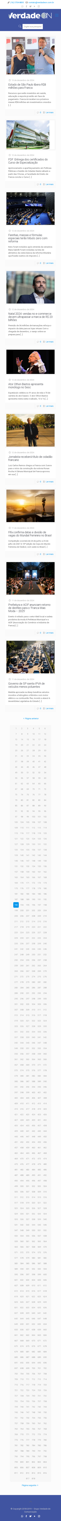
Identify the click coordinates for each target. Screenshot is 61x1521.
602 (21, 1280)
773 (39, 1434)
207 (27, 916)
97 (16, 816)
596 (21, 1274)
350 (21, 1048)
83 (39, 800)
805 (16, 1467)
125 (39, 839)
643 (16, 1318)
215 (39, 921)
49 (16, 772)
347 (39, 1043)
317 (39, 1015)
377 (39, 1070)
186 (45, 894)
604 (33, 1280)
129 (27, 844)
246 (45, 949)
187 (16, 899)
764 (21, 1429)
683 (39, 1351)
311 (39, 1010)
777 (27, 1440)
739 (16, 1407)
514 (33, 1197)
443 (39, 1131)
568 (33, 1247)
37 (16, 761)
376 (33, 1070)
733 (16, 1401)
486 (45, 1169)
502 (33, 1186)
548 (21, 1230)
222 (45, 927)
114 (45, 828)
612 (45, 1285)
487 (16, 1175)
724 (33, 1390)
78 (45, 794)
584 (21, 1263)
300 (45, 999)
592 (33, 1269)
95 (39, 811)
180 (45, 888)
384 (45, 1076)
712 (33, 1379)
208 (33, 916)
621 (27, 1296)
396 (45, 1087)
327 (27, 1026)
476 (21, 1164)
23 (39, 745)
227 (39, 932)
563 (39, 1241)
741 (27, 1407)
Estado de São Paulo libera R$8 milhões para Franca (27, 86)
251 (39, 954)
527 (39, 1208)
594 (45, 1269)
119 (39, 833)
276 (45, 976)
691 (16, 1363)
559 (16, 1241)
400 (33, 1092)
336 (45, 1032)
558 (45, 1236)
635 (39, 1307)
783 (27, 1445)
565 (16, 1247)
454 (33, 1142)
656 (21, 1329)
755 (39, 1418)
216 (45, 921)
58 (33, 778)
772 (33, 1434)
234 (45, 938)
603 (27, 1280)
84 (45, 800)
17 (39, 739)
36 (45, 756)
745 (16, 1412)
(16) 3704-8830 (17, 2)
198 (45, 905)
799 (16, 1462)
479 (39, 1164)
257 (39, 960)
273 (27, 976)
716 (21, 1385)
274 (33, 976)
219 (27, 927)
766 (33, 1429)
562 (33, 1241)
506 (21, 1192)
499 (16, 1186)
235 (16, 943)
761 (39, 1423)
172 (33, 883)
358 (33, 1054)
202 (33, 910)
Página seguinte (29, 1485)
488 (21, 1175)
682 (33, 1351)
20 (22, 745)
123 (27, 839)
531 (27, 1214)
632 (21, 1307)
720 (45, 1385)
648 (45, 1318)
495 (27, 1181)
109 (16, 828)
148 (33, 861)
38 (22, 761)
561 (27, 1241)
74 (22, 794)
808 (33, 1467)
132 (45, 844)
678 (45, 1346)
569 (39, 1247)
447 (27, 1136)
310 (33, 1010)
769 (16, 1434)
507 (27, 1192)
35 (39, 756)
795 (27, 1456)
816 (45, 1473)
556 (33, 1236)
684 (45, 1351)
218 (21, 927)
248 (21, 954)
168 (45, 877)
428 (21, 1120)
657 (27, 1329)
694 (33, 1363)
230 (21, 938)
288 (45, 987)
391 (16, 1087)
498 (45, 1181)
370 (33, 1065)
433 (16, 1125)
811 (16, 1473)
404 (21, 1098)
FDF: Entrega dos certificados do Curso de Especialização (28, 161)
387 (27, 1081)
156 (45, 866)
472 (33, 1158)
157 (16, 872)
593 (39, 1269)
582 (45, 1258)
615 (27, 1291)
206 (21, 916)
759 (27, 1423)
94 (33, 811)
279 (27, 982)
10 (33, 734)
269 (39, 971)
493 (16, 1181)
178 (33, 888)
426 (45, 1114)
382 (33, 1076)
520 (33, 1203)
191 (39, 899)
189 (27, 899)
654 (45, 1324)
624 (45, 1296)
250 (33, 954)
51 (28, 772)
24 (45, 745)
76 (33, 794)
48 (45, 767)
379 (16, 1076)
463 (16, 1153)
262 (33, 965)
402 (45, 1092)
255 (27, 960)
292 (33, 993)
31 (16, 756)
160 (33, 872)
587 (39, 1263)
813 (27, 1473)
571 (16, 1252)
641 (39, 1313)
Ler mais (49, 112)
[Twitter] (30, 6)
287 (39, 987)
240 (45, 943)
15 (28, 739)
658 (33, 1329)
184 (33, 894)
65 (39, 783)
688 (33, 1357)
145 (16, 861)
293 (39, 993)
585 (27, 1263)
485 (39, 1169)
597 (27, 1274)
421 (16, 1114)
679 (16, 1351)
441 (27, 1131)
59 (39, 778)
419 (39, 1109)
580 (33, 1258)
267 (27, 971)
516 (45, 1197)
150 (45, 861)
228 (45, 932)
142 (33, 855)
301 (16, 1004)
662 (21, 1335)
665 (39, 1335)
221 (39, 927)
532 (33, 1214)
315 (27, 1015)
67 (16, 789)
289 (16, 993)
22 (33, 745)
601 (16, 1280)
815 (39, 1473)
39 (28, 761)
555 (27, 1236)
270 (45, 971)
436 (33, 1125)
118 (33, 833)
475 (16, 1164)
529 (16, 1214)
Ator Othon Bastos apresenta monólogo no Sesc (25, 385)
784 (33, 1445)
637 (16, 1313)
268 (33, 971)
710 (21, 1379)
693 (27, 1363)
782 (21, 1445)
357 (27, 1054)
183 (27, 894)
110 (21, 828)
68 (22, 789)
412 (33, 1103)
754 (33, 1418)
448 (33, 1136)
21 (28, 745)
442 (33, 1131)
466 (33, 1153)
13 (16, 739)
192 (45, 899)
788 (21, 1451)
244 (33, 949)
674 (21, 1346)
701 (39, 1368)
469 (16, 1158)
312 (45, 1010)
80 (22, 800)
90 (45, 805)
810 (45, 1467)
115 (16, 833)
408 (45, 1098)
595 (16, 1274)
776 (21, 1440)
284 (21, 987)
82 (33, 800)
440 (21, 1131)
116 (21, 833)
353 (39, 1048)
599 (39, 1274)
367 (16, 1065)
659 (39, 1329)
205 (16, 916)
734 (21, 1401)
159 (27, 872)
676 (33, 1346)
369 (27, 1065)
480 (45, 1164)
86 (22, 805)
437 (39, 1125)
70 (33, 789)
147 (27, 861)
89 (39, 805)
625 (16, 1302)
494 (21, 1181)
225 (27, 932)
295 (16, 999)
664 (33, 1335)
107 (39, 822)
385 (16, 1081)
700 (33, 1368)
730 (33, 1396)
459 (27, 1147)
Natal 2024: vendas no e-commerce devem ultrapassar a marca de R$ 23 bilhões (30, 317)
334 (33, 1032)
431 (39, 1120)
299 (39, 999)
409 (16, 1103)
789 (27, 1451)
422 (21, 1114)
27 (28, 750)
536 (21, 1219)
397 (16, 1092)
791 (39, 1451)
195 (27, 905)
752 (21, 1418)
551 (39, 1230)
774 (45, 1434)
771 (27, 1434)
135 (27, 850)
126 (45, 839)
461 (39, 1147)
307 (16, 1010)
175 (16, 888)
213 (27, 921)
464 (21, 1153)
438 (45, 1125)
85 (16, 805)
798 (45, 1456)
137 (39, 850)
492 (45, 1175)
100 (33, 816)
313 (16, 1015)
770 (21, 1434)
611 (39, 1285)
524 (21, 1208)
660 (45, 1329)
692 (21, 1363)
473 (39, 1158)
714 (45, 1379)
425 (39, 1114)
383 (39, 1076)
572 (21, 1252)
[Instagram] (38, 6)
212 (21, 921)
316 (33, 1015)
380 (21, 1076)
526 (33, 1208)
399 (27, 1092)
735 (27, 1401)
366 (45, 1059)
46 (33, 767)
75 (28, 794)
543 (27, 1225)
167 (39, 877)
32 (22, 756)
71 (39, 789)
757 (16, 1423)
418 (33, 1109)
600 (45, 1274)
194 (21, 905)
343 (16, 1043)
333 (27, 1032)
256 (33, 960)
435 (27, 1125)
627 (27, 1302)
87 (28, 805)
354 (45, 1048)
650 (21, 1324)
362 (21, 1059)
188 (21, 899)
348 (45, 1043)
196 (33, 905)
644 (21, 1318)
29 (39, 750)
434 (21, 1125)
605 (39, 1280)
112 (33, 828)
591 (27, 1269)
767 (39, 1429)
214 (33, 921)
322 (33, 1021)
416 (21, 1109)
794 (21, 1456)
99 (28, 816)
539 (39, 1219)
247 (16, 954)
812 (21, 1473)
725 (39, 1390)
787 (16, 1451)
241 (16, 949)
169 (16, 883)
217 (16, 927)
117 (27, 833)
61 (16, 783)
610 (33, 1285)
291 (27, 993)
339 (27, 1037)
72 (45, 789)
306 (45, 1004)
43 (16, 767)
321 (27, 1021)
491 (39, 1175)
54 (45, 772)
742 (33, 1407)
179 (39, 888)
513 (27, 1197)
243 (27, 949)
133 (16, 850)
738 (45, 1401)
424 (33, 1114)
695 (39, 1363)
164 (21, 877)
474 (45, 1158)
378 (45, 1070)
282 (45, 982)
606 (45, 1280)
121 (16, 839)
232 (33, 938)
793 (16, 1456)
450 (45, 1136)
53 (39, 772)
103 (16, 822)
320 (21, 1021)
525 (27, 1208)
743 (39, 1407)
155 (39, 866)
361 (16, 1059)
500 (21, 1186)
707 (39, 1374)
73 (16, 794)
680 (21, 1351)
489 (27, 1175)
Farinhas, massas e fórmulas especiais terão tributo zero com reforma (27, 238)
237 (27, 943)
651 (27, 1324)
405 (27, 1098)
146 (21, 861)
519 (27, 1203)
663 (27, 1335)
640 (33, 1313)
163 (16, 877)
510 (45, 1192)
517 (16, 1203)
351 (27, 1048)
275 (39, 976)
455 (39, 1142)
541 (16, 1225)
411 (27, 1103)
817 (27, 1478)
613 (16, 1291)
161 (39, 872)
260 (21, 965)
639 (27, 1313)
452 (21, 1142)
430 (33, 1120)
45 (28, 767)
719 (39, 1385)
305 (39, 1004)
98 (22, 816)
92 (22, 811)
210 (45, 916)
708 (45, 1374)
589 (16, 1269)
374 (21, 1070)
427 (16, 1120)
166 (33, 877)
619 (16, 1296)
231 (27, 938)
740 (21, 1407)
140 (21, 855)
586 (33, 1263)
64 (33, 783)
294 (45, 993)
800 (21, 1462)
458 (21, 1147)
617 (39, 1291)
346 (33, 1043)
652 (33, 1324)
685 (16, 1357)
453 (27, 1142)
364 (33, 1059)
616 (33, 1291)
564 (45, 1241)
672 (45, 1340)
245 (39, 949)
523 (16, 1208)
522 (45, 1203)
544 (33, 1225)
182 (21, 894)
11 (39, 734)
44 (22, 767)
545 (39, 1225)
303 (27, 1004)
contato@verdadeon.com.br (41, 2)
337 (16, 1037)
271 (16, 976)
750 (45, 1412)
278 (21, 982)
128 (21, 844)
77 (39, 794)
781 (16, 1445)
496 (33, 1181)
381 (27, 1076)
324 (45, 1021)
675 (27, 1346)
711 (27, 1379)
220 (33, 927)
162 (45, 872)
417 (27, 1109)
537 (27, 1219)
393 (27, 1087)
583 (16, 1263)
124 (33, 839)
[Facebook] (26, 6)
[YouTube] (34, 6)
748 (33, 1412)
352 (33, 1048)
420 (45, 1109)
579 (27, 1258)
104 (21, 822)
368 (21, 1065)
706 (33, 1374)
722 (21, 1390)
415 (16, 1109)
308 (21, 1010)
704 (21, 1374)
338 (21, 1037)
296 (21, 999)
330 (45, 1026)
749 (39, 1412)
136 (33, 850)
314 (21, 1015)
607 (16, 1285)
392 (21, 1087)
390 (45, 1081)
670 (33, 1340)
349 (16, 1048)
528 (45, 1208)
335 (39, 1032)
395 (39, 1087)
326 (21, 1026)
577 (16, 1258)
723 (27, 1390)
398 (21, 1092)
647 (39, 1318)
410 (21, 1103)
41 (39, 761)
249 (27, 954)
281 (39, 982)
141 (27, 855)
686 (21, 1357)
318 (45, 1015)
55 (16, 778)
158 (21, 872)
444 (45, 1131)
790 (33, 1451)
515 (39, 1197)
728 (21, 1396)
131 (39, 844)
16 (33, 739)
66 (45, 783)
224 (21, 932)
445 (16, 1136)
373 (16, 1070)
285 (27, 987)
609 (27, 1285)
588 (45, 1263)
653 (39, 1324)
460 (33, 1147)
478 (33, 1164)
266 (21, 971)
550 (33, 1230)
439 (16, 1131)
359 (39, 1054)
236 (21, 943)
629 (39, 1302)
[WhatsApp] (22, 6)
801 (27, 1462)
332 (21, 1032)
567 (27, 1247)
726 (45, 1390)
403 (16, 1098)
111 (27, 828)
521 (39, 1203)
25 (16, 750)
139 (16, 855)
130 (33, 844)
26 (22, 750)
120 (45, 833)
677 (39, 1346)
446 (21, 1136)
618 (45, 1291)
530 (21, 1214)
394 (33, 1087)
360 (45, 1054)
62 (22, 783)
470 (21, 1158)
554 (21, 1236)
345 (27, 1043)
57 (28, 778)
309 (27, 1010)
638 (21, 1313)
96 (45, 811)
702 (45, 1368)
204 (45, 910)
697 (16, 1368)
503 (39, 1186)
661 (16, 1335)
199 (16, 910)
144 (45, 855)
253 (16, 960)
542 (21, 1225)
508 (33, 1192)
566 (21, 1247)
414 (45, 1103)
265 (16, 971)
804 (45, 1462)
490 (33, 1175)
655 (16, 1329)
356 (21, 1054)
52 (33, 772)
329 (39, 1026)
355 (16, 1054)
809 (39, 1467)
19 (16, 745)
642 (45, 1313)
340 (33, 1037)
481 (16, 1169)
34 (33, 756)
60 (45, 778)
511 (16, 1197)
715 (16, 1385)
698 (21, 1368)
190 (33, 899)
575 (39, 1252)
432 (45, 1120)
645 (27, 1318)
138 (45, 850)
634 (33, 1307)
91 (16, 811)
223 (16, 932)
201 (27, 910)
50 (22, 772)
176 (21, 888)
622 (33, 1296)
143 (39, 855)
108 (45, 822)
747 (27, 1412)
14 (22, 739)
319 (16, 1021)
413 (39, 1103)
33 (28, 756)
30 (45, 750)
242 (21, 949)
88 (33, 805)
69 (28, 789)
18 (45, 739)
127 (16, 844)
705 (27, 1374)
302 (21, 1004)
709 (16, 1379)
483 (27, 1169)
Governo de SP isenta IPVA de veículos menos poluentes (26, 685)
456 (45, 1142)
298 (33, 999)
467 (39, 1153)
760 (33, 1423)
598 (33, 1274)
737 (39, 1401)
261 (27, 965)
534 (45, 1214)
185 (39, 894)
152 (21, 866)
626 (21, 1302)
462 (45, 1147)
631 (16, 1307)
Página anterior (32, 718)
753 (27, 1418)
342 (45, 1037)
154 (33, 866)
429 (27, 1120)
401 (39, 1092)
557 (39, 1236)
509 (39, 1192)
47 (39, 767)
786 (45, 1445)
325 (16, 1026)
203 (39, 910)
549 (27, 1230)
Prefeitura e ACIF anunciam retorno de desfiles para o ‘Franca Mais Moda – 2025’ (29, 608)
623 (39, 1296)
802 (33, 1462)
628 (33, 1302)
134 (21, 850)
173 (39, 883)
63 (28, 783)
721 (16, 1390)
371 (39, 1065)
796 (33, 1456)
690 (45, 1357)
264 (45, 965)
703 (16, 1374)
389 (39, 1081)
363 (27, 1059)
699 (27, 1368)
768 (45, 1429)
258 (45, 960)
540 (45, 1219)
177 (27, 888)
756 (45, 1418)
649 (16, 1324)
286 (33, 987)
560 (21, 1241)
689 (39, 1357)
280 (33, 982)
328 (33, 1026)
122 (21, 839)
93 (28, 811)
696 (45, 1363)
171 (27, 883)
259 (16, 965)
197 (39, 905)
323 (39, 1021)
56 (22, 778)
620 (21, 1296)
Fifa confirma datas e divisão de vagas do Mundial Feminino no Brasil (29, 534)
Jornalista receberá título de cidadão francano (30, 458)
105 (27, 822)
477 (27, 1164)
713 (39, 1379)
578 (21, 1258)
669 (27, 1340)
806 (21, 1467)
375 (27, 1070)
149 (39, 861)
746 (21, 1412)
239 (39, 943)
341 (39, 1037)
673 (16, 1346)
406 (33, 1098)
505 (16, 1192)
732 (45, 1396)
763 (16, 1429)
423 (27, 1114)
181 (16, 894)
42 (45, 761)
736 (33, 1401)
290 (21, 993)
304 (33, 1004)
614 (21, 1291)
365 (39, 1059)
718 (33, 1385)
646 (33, 1318)
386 (21, 1081)
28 (33, 750)
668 (21, 1340)
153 (27, 866)
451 (16, 1142)
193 (16, 905)
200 (21, 910)
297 (27, 999)
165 (27, 877)
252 (45, 954)
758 (21, 1423)
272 (21, 976)
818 (33, 1478)
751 (16, 1418)
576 (45, 1252)
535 (16, 1219)
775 (16, 1440)
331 (16, 1032)
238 (33, 943)
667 (16, 1340)
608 (21, 1285)
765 (27, 1429)
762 (45, 1423)
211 (16, 921)
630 (45, 1302)
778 (33, 1440)
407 (39, 1098)
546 (45, 1225)
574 (33, 1252)
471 (27, 1158)
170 (21, 883)
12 (45, 734)
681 (27, 1351)
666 (45, 1335)
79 (16, 800)
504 (45, 1186)
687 (27, 1357)
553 (16, 1236)
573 (27, 1252)
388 (33, 1081)
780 (45, 1440)
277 (16, 982)
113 (39, 828)
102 (45, 816)
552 (45, 1230)
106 (33, 822)
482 (21, 1169)
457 (16, 1147)
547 (16, 1230)
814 (33, 1473)
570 (45, 1247)
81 (28, 800)
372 (45, 1065)
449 (39, 1136)
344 (21, 1043)
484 (33, 1169)
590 (21, 1269)
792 (45, 1451)
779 (39, 1440)
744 (45, 1407)
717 (27, 1385)
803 (39, 1462)
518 (21, 1203)
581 (39, 1258)
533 (39, 1214)
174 (45, 883)
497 (39, 1181)
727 (16, 1396)
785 (39, 1445)
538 (33, 1219)
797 (39, 1456)
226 (33, 932)
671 (39, 1340)
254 (21, 960)
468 (45, 1153)
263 (39, 965)
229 (16, 938)
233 (39, 938)
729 (27, 1396)
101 (39, 816)
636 (45, 1307)
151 (16, 866)
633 (27, 1307)
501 (27, 1186)
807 (27, 1467)
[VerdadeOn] (30, 15)
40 (33, 761)
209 (39, 916)
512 (21, 1197)
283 (16, 987)
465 (27, 1153)
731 (39, 1396)
